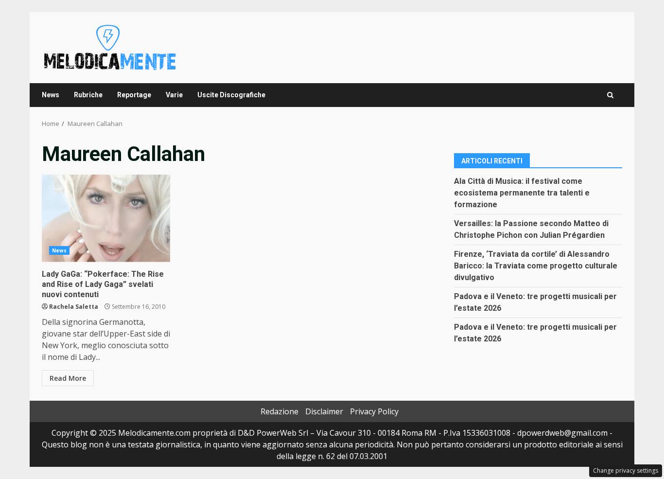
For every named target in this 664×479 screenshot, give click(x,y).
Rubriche (88, 95)
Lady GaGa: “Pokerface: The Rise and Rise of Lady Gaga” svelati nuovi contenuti (106, 218)
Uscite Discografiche (231, 95)
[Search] (610, 95)
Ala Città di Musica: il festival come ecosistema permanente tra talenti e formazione (522, 193)
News (50, 95)
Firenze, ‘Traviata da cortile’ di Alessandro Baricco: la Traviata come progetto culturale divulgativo (535, 265)
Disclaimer (324, 411)
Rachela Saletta (73, 306)
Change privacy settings (625, 470)
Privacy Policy (374, 411)
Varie (174, 95)
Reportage (134, 95)
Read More (68, 378)
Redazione (279, 411)
